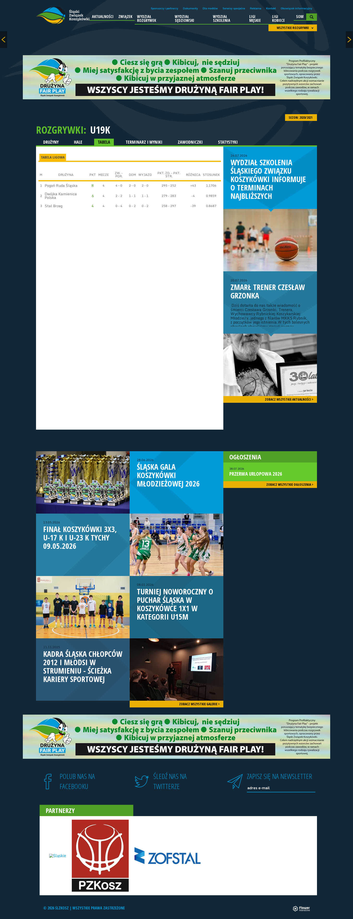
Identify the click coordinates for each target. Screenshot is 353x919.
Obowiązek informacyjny (296, 8)
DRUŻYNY (51, 142)
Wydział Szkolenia (221, 18)
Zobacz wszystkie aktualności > (289, 399)
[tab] (52, 157)
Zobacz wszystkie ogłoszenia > (289, 484)
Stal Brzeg (53, 206)
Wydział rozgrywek (146, 18)
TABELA (104, 142)
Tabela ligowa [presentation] (53, 157)
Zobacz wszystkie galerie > (199, 704)
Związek (125, 16)
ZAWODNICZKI (190, 142)
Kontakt (271, 8)
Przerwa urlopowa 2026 (255, 471)
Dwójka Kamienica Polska (61, 195)
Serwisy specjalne (234, 8)
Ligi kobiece (278, 18)
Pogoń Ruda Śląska (61, 185)
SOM (300, 16)
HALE (78, 142)
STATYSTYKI (228, 142)
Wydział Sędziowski (184, 18)
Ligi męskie (255, 18)
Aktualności (103, 16)
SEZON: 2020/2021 (301, 117)
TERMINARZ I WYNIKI (144, 142)
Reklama (255, 8)
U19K (100, 130)
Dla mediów (210, 8)
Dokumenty (190, 8)
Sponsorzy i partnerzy (164, 8)
